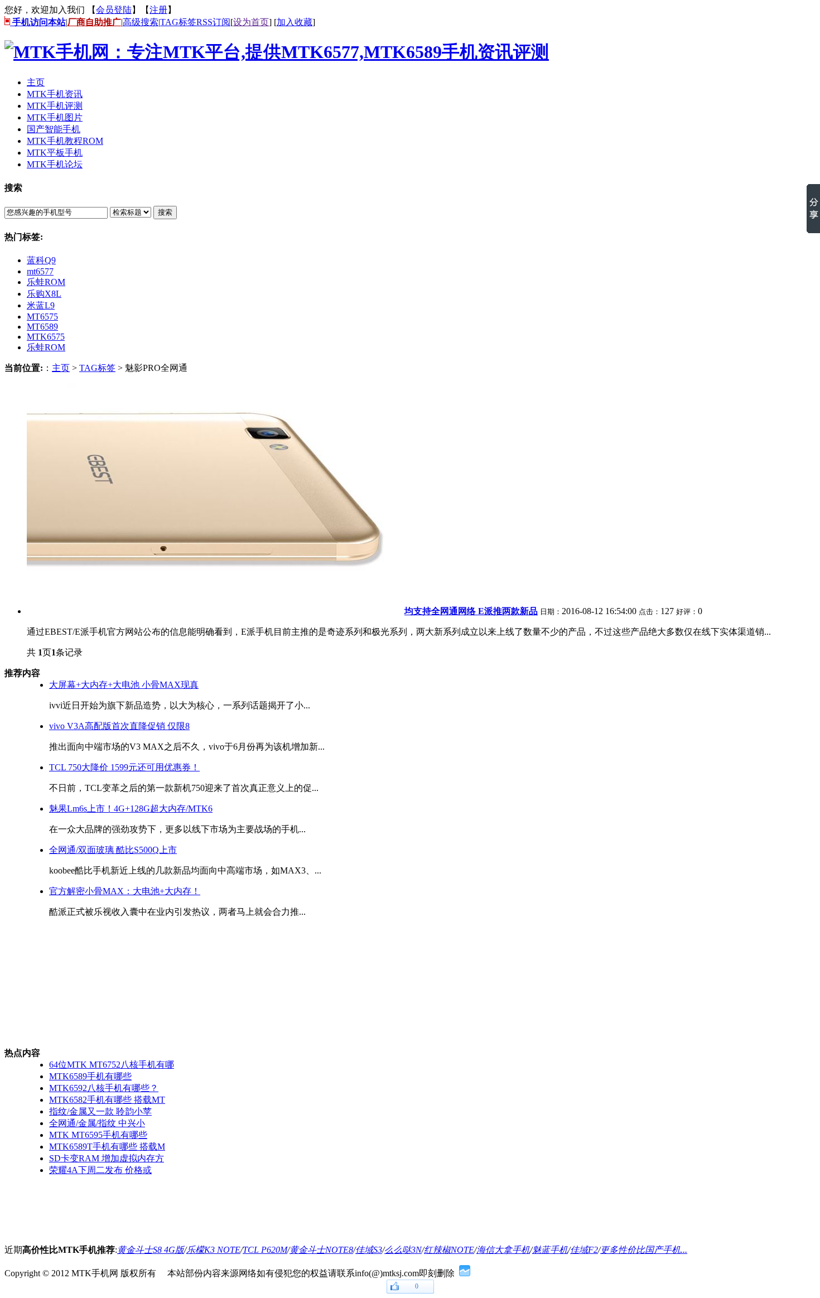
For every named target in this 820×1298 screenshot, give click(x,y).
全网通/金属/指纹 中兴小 (97, 1123)
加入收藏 (294, 22)
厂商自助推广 (94, 22)
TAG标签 (178, 22)
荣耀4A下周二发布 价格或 (100, 1170)
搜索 (165, 212)
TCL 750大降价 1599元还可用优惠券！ (124, 767)
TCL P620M (265, 1249)
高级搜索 (140, 22)
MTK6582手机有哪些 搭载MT (107, 1099)
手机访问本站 (38, 22)
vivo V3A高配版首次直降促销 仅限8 (119, 726)
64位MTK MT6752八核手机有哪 (111, 1064)
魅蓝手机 (550, 1249)
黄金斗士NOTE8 (321, 1249)
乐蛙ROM (46, 282)
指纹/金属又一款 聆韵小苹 (100, 1111)
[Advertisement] (60, 983)
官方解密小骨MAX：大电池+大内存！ (124, 891)
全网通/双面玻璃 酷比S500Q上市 (113, 850)
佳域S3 (368, 1249)
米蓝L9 (41, 305)
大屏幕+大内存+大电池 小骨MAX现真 (124, 684)
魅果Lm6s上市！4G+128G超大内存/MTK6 (131, 808)
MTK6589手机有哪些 (90, 1076)
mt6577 (40, 271)
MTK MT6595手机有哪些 (98, 1135)
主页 (61, 368)
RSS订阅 (213, 22)
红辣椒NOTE (449, 1249)
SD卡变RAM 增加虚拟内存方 (106, 1158)
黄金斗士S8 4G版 (150, 1249)
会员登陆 (114, 10)
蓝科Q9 (41, 260)
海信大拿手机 (503, 1249)
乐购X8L (44, 293)
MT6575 (42, 316)
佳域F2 (584, 1249)
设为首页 (251, 22)
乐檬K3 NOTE (213, 1249)
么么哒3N (403, 1249)
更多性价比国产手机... (643, 1249)
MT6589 (42, 326)
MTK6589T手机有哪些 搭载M (107, 1146)
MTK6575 (46, 336)
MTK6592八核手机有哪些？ (103, 1088)
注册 (158, 10)
